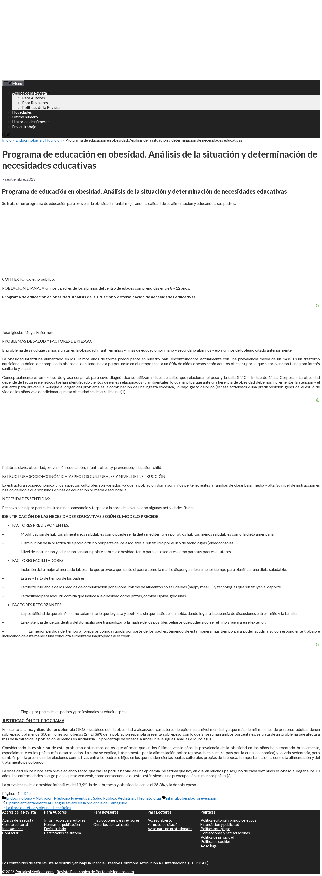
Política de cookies (215, 841)
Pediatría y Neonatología (139, 798)
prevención (206, 798)
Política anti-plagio (215, 829)
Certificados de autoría (62, 833)
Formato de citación (164, 824)
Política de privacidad (217, 837)
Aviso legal (208, 846)
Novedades (22, 112)
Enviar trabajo (24, 126)
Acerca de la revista (17, 820)
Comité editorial (15, 824)
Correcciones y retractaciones (225, 833)
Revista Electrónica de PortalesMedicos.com (95, 871)
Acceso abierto (160, 820)
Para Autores (33, 97)
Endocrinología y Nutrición (38, 140)
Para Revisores (35, 102)
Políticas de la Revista (41, 107)
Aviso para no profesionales (170, 829)
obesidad (187, 798)
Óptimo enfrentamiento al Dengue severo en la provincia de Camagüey (66, 802)
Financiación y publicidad (219, 824)
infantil (172, 798)
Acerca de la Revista (29, 92)
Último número (25, 116)
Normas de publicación (62, 824)
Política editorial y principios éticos (228, 820)
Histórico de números (30, 121)
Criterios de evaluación (111, 824)
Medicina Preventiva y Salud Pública (85, 798)
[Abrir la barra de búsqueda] (6, 135)
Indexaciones (12, 829)
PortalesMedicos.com (34, 871)
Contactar (10, 833)
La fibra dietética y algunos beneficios (38, 807)
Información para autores (64, 820)
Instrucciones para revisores (116, 820)
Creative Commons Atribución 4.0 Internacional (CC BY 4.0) (157, 862)
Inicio (7, 140)
